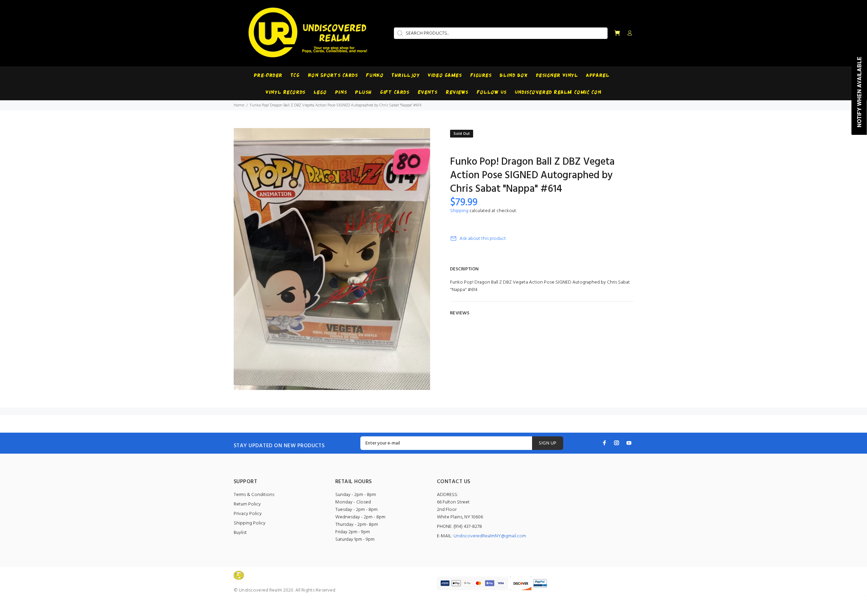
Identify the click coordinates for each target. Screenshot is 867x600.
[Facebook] (604, 442)
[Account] (628, 33)
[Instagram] (616, 442)
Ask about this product (483, 239)
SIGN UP (547, 443)
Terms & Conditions (254, 495)
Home (239, 105)
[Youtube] (629, 442)
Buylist (240, 533)
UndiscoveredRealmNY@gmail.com (489, 536)
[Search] (399, 33)
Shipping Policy (250, 523)
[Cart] (617, 33)
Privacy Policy (248, 514)
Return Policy (247, 504)
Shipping (459, 211)
